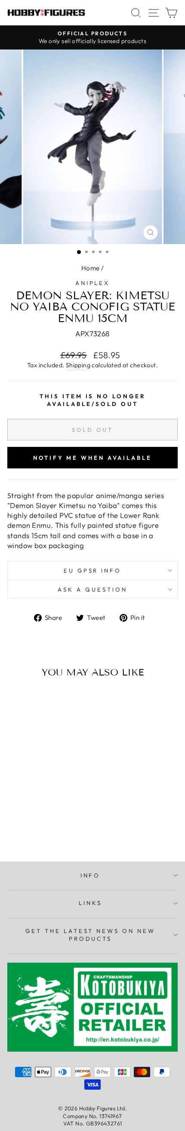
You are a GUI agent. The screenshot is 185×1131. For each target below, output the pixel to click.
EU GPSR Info (93, 570)
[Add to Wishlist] (17, 700)
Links (90, 902)
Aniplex (92, 282)
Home (90, 268)
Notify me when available (92, 457)
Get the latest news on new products (90, 934)
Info (90, 875)
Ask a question (92, 589)
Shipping (78, 365)
